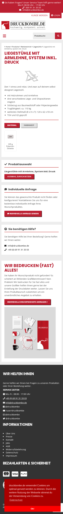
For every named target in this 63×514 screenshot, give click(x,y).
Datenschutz (12, 452)
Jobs (8, 443)
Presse (9, 436)
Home (8, 47)
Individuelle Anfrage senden (24, 213)
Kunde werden (39, 15)
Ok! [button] (32, 509)
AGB (8, 446)
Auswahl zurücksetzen (19, 177)
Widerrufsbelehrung (16, 449)
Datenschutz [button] (16, 500)
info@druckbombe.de (33, 10)
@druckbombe (12, 407)
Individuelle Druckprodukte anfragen (27, 302)
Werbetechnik (26, 47)
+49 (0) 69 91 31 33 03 (18, 249)
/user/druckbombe (14, 410)
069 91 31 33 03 (33, 7)
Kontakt (9, 439)
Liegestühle (37, 47)
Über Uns (10, 433)
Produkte (15, 47)
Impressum (11, 455)
